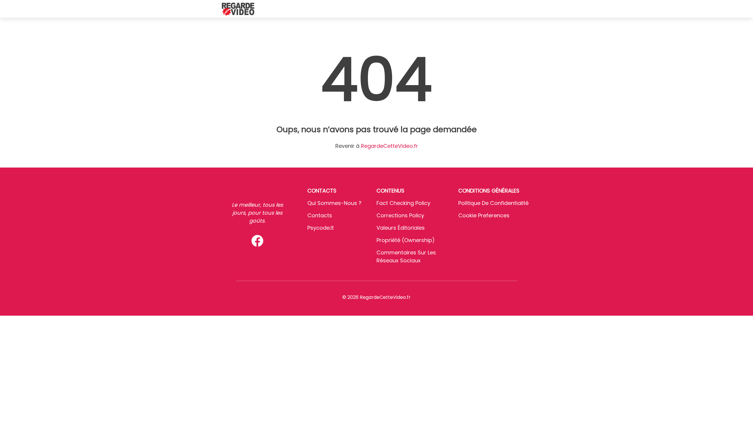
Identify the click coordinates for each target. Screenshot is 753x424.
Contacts (319, 215)
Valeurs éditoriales (400, 227)
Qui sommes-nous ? (334, 203)
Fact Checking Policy (403, 203)
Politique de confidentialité (493, 203)
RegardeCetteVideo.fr (389, 146)
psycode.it (320, 227)
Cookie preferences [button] (483, 215)
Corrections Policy (400, 215)
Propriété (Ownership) (405, 240)
